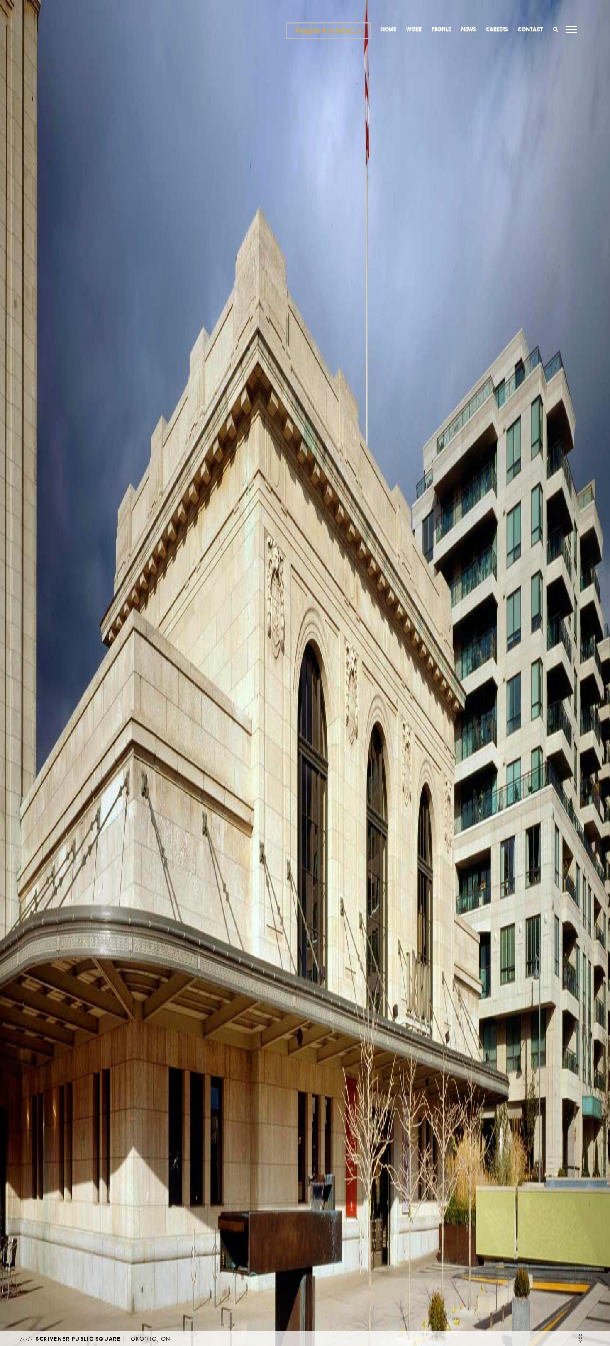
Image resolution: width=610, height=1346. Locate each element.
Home (388, 29)
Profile (441, 29)
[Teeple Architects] (328, 30)
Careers (497, 29)
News (468, 29)
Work (414, 29)
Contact (530, 29)
